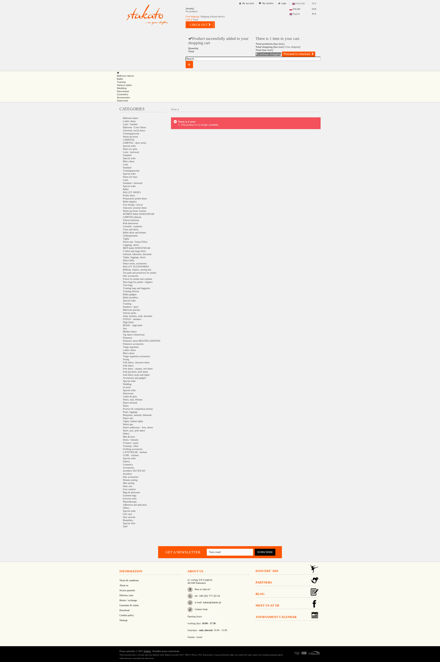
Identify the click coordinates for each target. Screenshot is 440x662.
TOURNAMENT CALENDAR (276, 617)
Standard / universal (132, 183)
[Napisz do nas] (190, 603)
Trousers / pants (130, 443)
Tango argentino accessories (136, 356)
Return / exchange (128, 600)
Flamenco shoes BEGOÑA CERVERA (141, 341)
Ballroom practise (131, 310)
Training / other (130, 446)
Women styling (130, 480)
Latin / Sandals (130, 124)
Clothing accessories (132, 449)
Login (283, 3)
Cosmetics (128, 464)
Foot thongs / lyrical (133, 204)
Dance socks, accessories (135, 263)
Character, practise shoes (135, 208)
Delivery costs (126, 595)
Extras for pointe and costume (137, 279)
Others (126, 433)
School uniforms (131, 220)
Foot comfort (129, 489)
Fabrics (126, 461)
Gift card (127, 514)
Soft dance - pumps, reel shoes (138, 368)
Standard (127, 155)
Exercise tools (129, 498)
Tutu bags (128, 285)
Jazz (125, 328)
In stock (127, 387)
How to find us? (202, 589)
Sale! (125, 526)
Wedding (127, 384)
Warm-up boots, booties (134, 211)
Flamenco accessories (133, 344)
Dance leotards (130, 402)
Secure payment (127, 590)
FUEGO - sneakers (132, 319)
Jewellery (127, 474)
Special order (129, 146)
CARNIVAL (129, 140)
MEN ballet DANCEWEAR (136, 248)
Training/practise (131, 133)
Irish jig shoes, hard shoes (135, 372)
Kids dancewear (130, 223)
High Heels (128, 322)
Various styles (129, 313)
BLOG (260, 594)
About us (123, 585)
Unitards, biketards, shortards (137, 254)
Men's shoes (128, 161)
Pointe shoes (129, 195)
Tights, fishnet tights (133, 421)
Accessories (128, 467)
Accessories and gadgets (134, 378)
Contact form (201, 609)
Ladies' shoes (129, 121)
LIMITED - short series (134, 143)
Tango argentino (131, 347)
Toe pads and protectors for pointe (139, 273)
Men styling (128, 483)
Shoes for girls (130, 149)
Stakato (147, 651)
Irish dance (128, 365)
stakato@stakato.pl (212, 602)
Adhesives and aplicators (135, 505)
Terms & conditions (129, 580)
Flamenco (127, 337)
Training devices (131, 291)
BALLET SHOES (132, 192)
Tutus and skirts (130, 229)
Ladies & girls (130, 396)
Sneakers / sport (130, 307)
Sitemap (123, 620)
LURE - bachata (131, 455)
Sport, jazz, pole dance (134, 430)
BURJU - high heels (132, 325)
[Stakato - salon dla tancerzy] (153, 14)
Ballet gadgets (129, 294)
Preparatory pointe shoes (135, 198)
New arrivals (129, 517)
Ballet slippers (130, 201)
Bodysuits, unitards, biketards (137, 415)
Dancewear (128, 393)
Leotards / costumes (132, 226)
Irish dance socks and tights (136, 375)
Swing (126, 359)
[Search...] (189, 64)
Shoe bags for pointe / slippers (137, 282)
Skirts (126, 406)
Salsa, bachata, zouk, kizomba (137, 316)
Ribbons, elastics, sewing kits (137, 269)
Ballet (126, 189)
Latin (125, 164)
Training (127, 303)
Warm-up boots (130, 136)
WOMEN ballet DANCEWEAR (138, 214)
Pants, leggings (130, 412)
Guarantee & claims (129, 605)
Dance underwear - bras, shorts (138, 427)
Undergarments (130, 235)
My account (248, 3)
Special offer (129, 523)
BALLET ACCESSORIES (136, 266)
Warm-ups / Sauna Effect (135, 242)
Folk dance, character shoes (136, 362)
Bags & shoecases (131, 492)
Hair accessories (130, 276)
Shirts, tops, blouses (132, 399)
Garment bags (129, 495)
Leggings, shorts (131, 245)
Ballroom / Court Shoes (134, 127)
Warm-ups (128, 424)
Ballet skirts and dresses (134, 232)
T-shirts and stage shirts (134, 251)
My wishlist (267, 3)
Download (124, 610)
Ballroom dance (130, 118)
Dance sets (128, 418)
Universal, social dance (134, 130)
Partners (264, 582)
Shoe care (127, 486)
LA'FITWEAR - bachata (135, 452)
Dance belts (128, 260)
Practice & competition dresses (138, 409)
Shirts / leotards (130, 440)
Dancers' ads (267, 571)
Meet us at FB (267, 605)
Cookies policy (126, 615)
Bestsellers (128, 520)
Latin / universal (131, 152)
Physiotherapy (130, 501)
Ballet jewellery (130, 297)
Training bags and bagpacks (136, 288)
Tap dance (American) (134, 334)
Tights (126, 239)
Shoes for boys (130, 177)
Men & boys (129, 436)
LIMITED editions (132, 217)
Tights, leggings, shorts (134, 257)
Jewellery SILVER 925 (134, 471)
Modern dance (130, 331)
